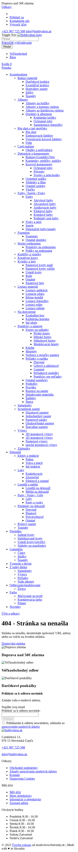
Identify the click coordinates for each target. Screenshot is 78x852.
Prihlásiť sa (17, 17)
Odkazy (7, 7)
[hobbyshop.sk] (12, 730)
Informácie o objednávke (25, 799)
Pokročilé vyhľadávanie (17, 42)
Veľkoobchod (18, 53)
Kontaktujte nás (19, 21)
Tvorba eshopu (21, 845)
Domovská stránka (13, 643)
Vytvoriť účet (18, 24)
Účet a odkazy (11, 613)
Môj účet (15, 792)
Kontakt (15, 775)
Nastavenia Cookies (22, 778)
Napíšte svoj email (13, 707)
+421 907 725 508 (13, 31)
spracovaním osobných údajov (21, 726)
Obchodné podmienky (24, 767)
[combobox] (20, 39)
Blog (13, 57)
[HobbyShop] (29, 35)
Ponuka (6, 67)
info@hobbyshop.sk (38, 31)
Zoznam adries (19, 803)
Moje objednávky (21, 795)
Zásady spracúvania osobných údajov (33, 771)
